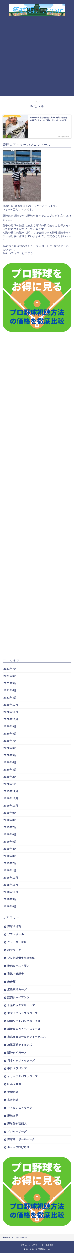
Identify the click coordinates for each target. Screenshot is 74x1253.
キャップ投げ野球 (18, 1147)
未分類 (11, 981)
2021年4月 (10, 690)
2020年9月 (10, 726)
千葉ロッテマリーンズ (21, 1005)
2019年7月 (10, 827)
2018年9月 (10, 899)
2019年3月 (10, 856)
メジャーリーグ (17, 1131)
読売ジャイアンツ (18, 997)
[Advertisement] (37, 57)
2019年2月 (10, 863)
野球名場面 (14, 926)
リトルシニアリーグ (19, 1107)
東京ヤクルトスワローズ (22, 1013)
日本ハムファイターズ (21, 1060)
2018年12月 (10, 877)
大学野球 (12, 1091)
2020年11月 (10, 712)
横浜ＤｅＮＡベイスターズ (23, 1028)
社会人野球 (14, 1084)
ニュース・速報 (17, 942)
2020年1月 (10, 784)
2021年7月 (10, 668)
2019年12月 (10, 791)
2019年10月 (10, 805)
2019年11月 (10, 798)
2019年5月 (10, 841)
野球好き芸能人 (17, 1123)
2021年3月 (10, 697)
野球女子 (12, 1115)
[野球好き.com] (37, 13)
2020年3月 (10, 769)
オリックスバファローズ (22, 1076)
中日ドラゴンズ (17, 1068)
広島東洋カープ (17, 989)
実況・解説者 (15, 973)
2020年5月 (10, 755)
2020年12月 (10, 704)
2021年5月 (10, 683)
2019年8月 (10, 820)
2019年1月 (10, 870)
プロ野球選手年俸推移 (21, 957)
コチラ (29, 253)
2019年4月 (10, 848)
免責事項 (49, 1245)
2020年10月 (10, 719)
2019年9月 (10, 812)
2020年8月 (10, 733)
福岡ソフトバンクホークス (23, 1020)
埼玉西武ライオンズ (19, 1044)
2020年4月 (10, 762)
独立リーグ (14, 949)
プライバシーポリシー (30, 1245)
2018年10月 (10, 892)
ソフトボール (15, 934)
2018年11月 (10, 884)
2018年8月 (10, 906)
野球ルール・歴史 (18, 965)
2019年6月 (10, 834)
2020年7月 (10, 740)
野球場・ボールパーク (21, 1139)
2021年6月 (10, 676)
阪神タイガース (17, 1052)
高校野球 (12, 1099)
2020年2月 (10, 776)
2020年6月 (10, 748)
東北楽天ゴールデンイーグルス (26, 1036)
